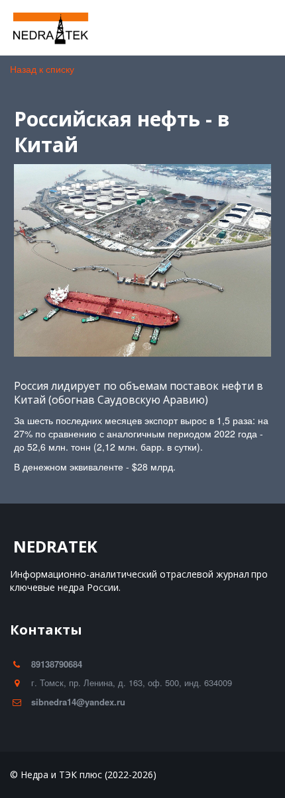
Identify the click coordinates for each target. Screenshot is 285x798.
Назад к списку (42, 68)
